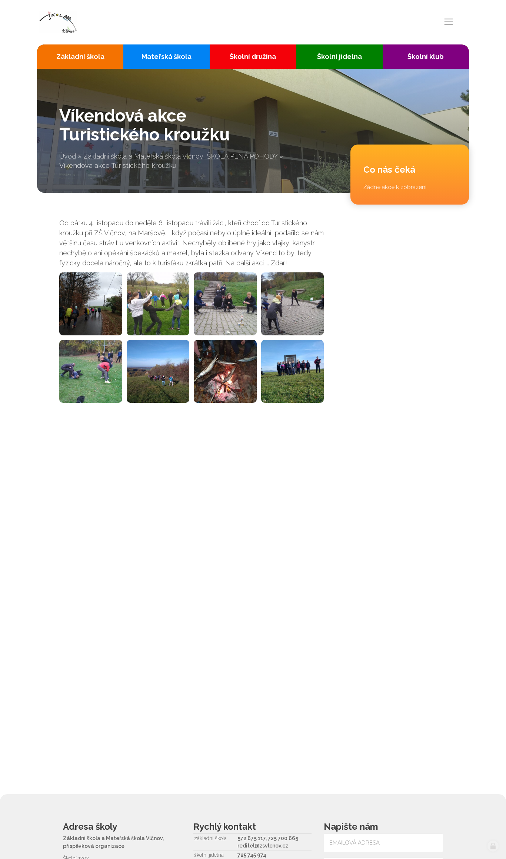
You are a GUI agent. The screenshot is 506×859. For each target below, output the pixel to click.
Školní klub (425, 56)
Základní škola (80, 56)
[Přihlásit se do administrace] (493, 846)
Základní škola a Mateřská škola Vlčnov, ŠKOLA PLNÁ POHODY (180, 156)
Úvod (67, 156)
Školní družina (253, 56)
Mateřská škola (167, 56)
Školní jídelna (339, 56)
